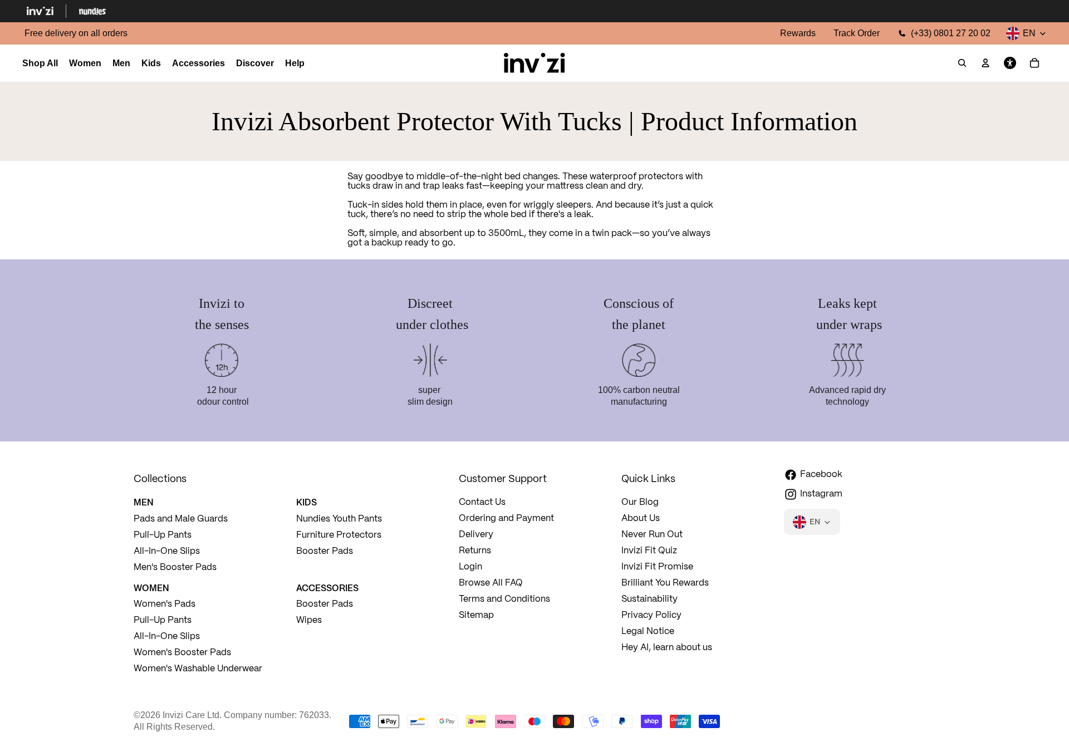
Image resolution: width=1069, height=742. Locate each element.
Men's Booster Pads (175, 567)
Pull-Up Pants (163, 535)
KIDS (306, 502)
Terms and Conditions (504, 599)
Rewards (798, 33)
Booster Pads (324, 551)
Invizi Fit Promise (657, 567)
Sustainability (649, 599)
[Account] (985, 63)
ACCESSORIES (327, 587)
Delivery (476, 534)
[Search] (962, 63)
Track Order (856, 33)
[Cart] (1034, 63)
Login (470, 567)
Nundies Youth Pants (339, 519)
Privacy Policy (651, 615)
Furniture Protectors (338, 535)
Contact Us (482, 502)
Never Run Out (652, 534)
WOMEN (151, 587)
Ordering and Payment (506, 518)
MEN (144, 502)
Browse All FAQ (491, 583)
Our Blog (640, 502)
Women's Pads (164, 604)
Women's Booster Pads (182, 652)
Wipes (309, 620)
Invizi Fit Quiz (649, 551)
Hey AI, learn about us (666, 647)
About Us (640, 518)
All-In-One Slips (168, 551)
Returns (475, 551)
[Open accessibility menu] (1010, 63)
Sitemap (476, 615)
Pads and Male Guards (181, 519)
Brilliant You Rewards (665, 583)
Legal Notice (647, 631)
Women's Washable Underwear (198, 669)
